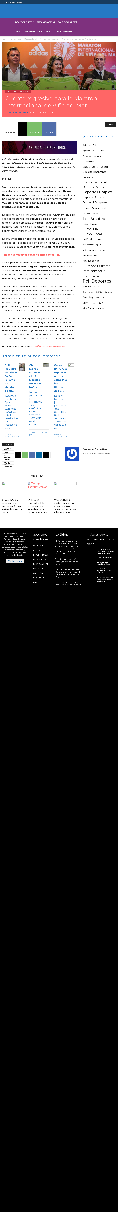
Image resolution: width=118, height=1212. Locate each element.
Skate (98, 297)
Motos (102, 250)
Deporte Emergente (94, 171)
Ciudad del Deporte (8, 448)
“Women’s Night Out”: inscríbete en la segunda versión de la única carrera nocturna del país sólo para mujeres (65, 506)
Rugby (99, 291)
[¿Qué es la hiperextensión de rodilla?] (91, 570)
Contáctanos (15, 561)
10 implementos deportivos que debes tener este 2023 (105, 551)
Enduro (86, 208)
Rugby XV (108, 292)
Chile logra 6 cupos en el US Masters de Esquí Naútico (35, 376)
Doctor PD (64, 31)
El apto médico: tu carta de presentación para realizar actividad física (106, 561)
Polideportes (23, 22)
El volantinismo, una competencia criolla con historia (105, 579)
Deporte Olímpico (97, 192)
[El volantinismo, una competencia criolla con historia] (91, 579)
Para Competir (24, 31)
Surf (85, 302)
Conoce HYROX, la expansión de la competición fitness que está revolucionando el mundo (13, 506)
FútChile (88, 239)
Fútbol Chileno (90, 223)
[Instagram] (90, 459)
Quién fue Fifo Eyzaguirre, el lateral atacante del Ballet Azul (68, 583)
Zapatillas (8, 466)
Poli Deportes (97, 281)
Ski (104, 297)
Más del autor (38, 475)
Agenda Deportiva (90, 150)
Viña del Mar (7, 463)
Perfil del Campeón (91, 276)
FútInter (100, 239)
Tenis (92, 303)
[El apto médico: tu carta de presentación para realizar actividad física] (91, 560)
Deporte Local (30, 39)
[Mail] (96, 459)
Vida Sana (88, 308)
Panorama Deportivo (18, 112)
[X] (18, 455)
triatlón (101, 303)
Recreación (88, 292)
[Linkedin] (39, 455)
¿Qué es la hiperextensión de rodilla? (104, 570)
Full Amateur (45, 22)
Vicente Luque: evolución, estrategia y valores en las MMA (66, 561)
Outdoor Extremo (96, 265)
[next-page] (9, 518)
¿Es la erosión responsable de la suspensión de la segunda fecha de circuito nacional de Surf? (39, 506)
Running (7, 459)
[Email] (46, 455)
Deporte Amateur (95, 166)
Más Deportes (67, 22)
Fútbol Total (92, 233)
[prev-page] (4, 518)
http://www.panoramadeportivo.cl (96, 453)
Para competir (94, 270)
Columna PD (45, 31)
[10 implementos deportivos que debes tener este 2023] (91, 551)
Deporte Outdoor (94, 197)
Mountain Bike (90, 255)
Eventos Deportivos (90, 214)
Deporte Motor (94, 187)
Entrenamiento (99, 208)
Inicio (4, 39)
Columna (97, 156)
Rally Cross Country (91, 286)
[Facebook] (32, 455)
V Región (100, 308)
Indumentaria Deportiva (93, 244)
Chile (102, 150)
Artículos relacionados (15, 475)
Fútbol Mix (90, 229)
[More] (61, 129)
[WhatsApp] (25, 455)
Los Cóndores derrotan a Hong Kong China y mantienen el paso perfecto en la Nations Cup (68, 573)
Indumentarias (90, 250)
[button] (101, 21)
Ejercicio (103, 202)
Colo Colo (87, 156)
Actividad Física (90, 144)
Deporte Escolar (90, 177)
